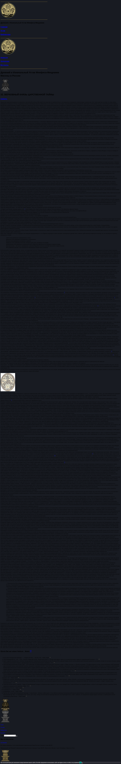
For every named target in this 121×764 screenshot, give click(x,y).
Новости (4, 57)
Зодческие (5, 61)
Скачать (4, 99)
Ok (80, 762)
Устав (3, 30)
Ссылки (3, 727)
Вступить (4, 65)
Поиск (2, 735)
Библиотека (5, 34)
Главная (4, 27)
